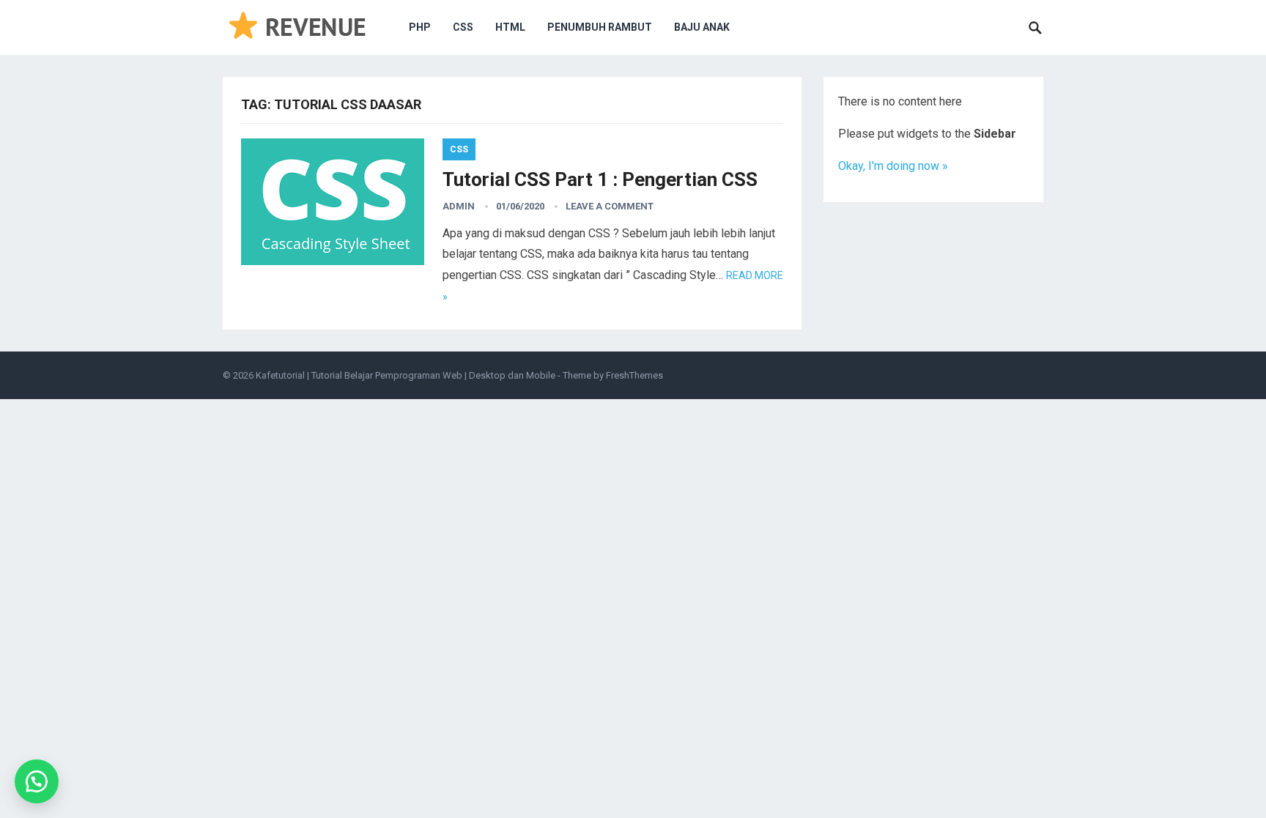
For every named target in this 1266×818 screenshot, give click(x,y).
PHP (420, 27)
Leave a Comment (610, 206)
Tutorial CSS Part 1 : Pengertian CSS (600, 179)
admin (459, 206)
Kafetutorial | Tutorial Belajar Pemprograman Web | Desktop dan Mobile (405, 375)
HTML (510, 27)
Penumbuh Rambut (599, 27)
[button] (37, 781)
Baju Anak (702, 27)
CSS (463, 27)
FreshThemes (634, 375)
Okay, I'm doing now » (893, 166)
